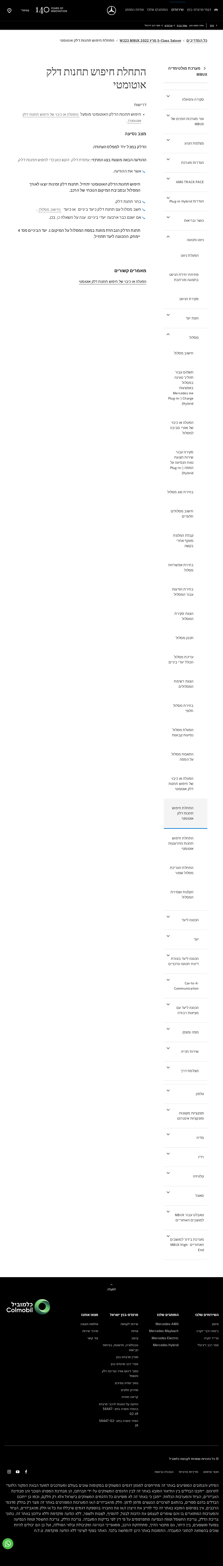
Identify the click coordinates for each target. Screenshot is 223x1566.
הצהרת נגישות (164, 1471)
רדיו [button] (201, 1157)
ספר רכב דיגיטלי (208, 1345)
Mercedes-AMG (167, 1324)
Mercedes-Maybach (164, 1331)
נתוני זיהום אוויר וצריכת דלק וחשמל (120, 1373)
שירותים (168, 25)
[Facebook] (26, 1471)
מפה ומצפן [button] (190, 1032)
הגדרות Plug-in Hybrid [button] (186, 201)
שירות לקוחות (129, 1324)
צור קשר (92, 1338)
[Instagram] (9, 1471)
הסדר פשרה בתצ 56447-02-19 (118, 1423)
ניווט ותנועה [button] (195, 240)
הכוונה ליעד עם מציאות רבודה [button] (187, 1010)
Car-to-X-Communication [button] (186, 986)
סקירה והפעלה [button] (193, 99)
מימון (215, 1324)
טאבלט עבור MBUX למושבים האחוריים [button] (189, 1217)
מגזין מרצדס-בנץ (127, 1357)
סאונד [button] (199, 1195)
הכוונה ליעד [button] (190, 920)
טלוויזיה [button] (198, 1176)
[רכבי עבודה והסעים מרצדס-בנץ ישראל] (111, 10)
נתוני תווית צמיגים (126, 1383)
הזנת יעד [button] (192, 318)
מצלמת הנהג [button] (194, 143)
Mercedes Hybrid (166, 1345)
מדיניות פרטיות (188, 1471)
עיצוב (134, 1338)
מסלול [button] (194, 337)
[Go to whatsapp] (7, 1543)
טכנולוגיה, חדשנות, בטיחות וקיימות (120, 1347)
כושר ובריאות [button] (194, 220)
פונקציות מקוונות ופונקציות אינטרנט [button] (190, 1116)
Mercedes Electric (165, 1338)
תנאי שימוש (211, 1471)
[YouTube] (17, 1471)
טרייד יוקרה (211, 1338)
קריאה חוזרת (130, 1397)
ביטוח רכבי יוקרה (207, 1331)
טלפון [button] (200, 1094)
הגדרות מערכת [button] (192, 162)
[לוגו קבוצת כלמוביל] (28, 1313)
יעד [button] (196, 939)
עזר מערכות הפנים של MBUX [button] (187, 121)
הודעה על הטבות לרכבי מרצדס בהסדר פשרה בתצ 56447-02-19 (118, 1409)
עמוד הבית (182, 25)
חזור (212, 25)
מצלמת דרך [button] (190, 1071)
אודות (134, 1331)
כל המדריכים (196, 40)
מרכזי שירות (90, 1331)
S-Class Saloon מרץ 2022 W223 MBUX (150, 40)
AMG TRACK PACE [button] (190, 182)
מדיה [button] (200, 1137)
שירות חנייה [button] (190, 1051)
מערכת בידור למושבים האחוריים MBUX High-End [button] (187, 1244)
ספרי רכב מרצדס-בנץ (124, 1364)
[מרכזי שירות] (9, 10)
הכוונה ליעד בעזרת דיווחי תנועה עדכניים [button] (183, 961)
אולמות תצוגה (89, 1324)
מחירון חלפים (129, 1390)
